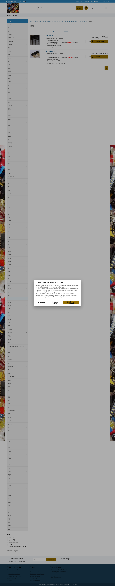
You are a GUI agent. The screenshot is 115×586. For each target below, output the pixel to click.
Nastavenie (41, 303)
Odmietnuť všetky (55, 302)
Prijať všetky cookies (71, 302)
